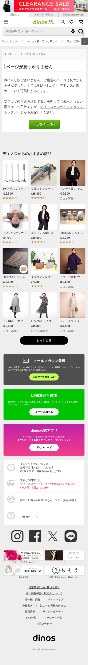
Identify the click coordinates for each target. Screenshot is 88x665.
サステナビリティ (53, 611)
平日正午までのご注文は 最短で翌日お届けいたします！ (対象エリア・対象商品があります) (40, 467)
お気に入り (71, 22)
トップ (7, 54)
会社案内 (27, 605)
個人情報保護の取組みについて (44, 593)
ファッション (9, 41)
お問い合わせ (44, 623)
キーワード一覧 (53, 617)
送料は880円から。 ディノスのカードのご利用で (48, 484)
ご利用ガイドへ (29, 516)
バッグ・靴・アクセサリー (42, 41)
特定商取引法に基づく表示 (44, 587)
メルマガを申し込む (44, 377)
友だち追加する (44, 411)
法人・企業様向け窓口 (53, 605)
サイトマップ (55, 599)
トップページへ (44, 124)
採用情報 (30, 611)
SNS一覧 (31, 617)
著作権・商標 (32, 599)
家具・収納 (73, 41)
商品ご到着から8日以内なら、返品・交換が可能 (48, 500)
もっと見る (44, 340)
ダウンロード (44, 447)
